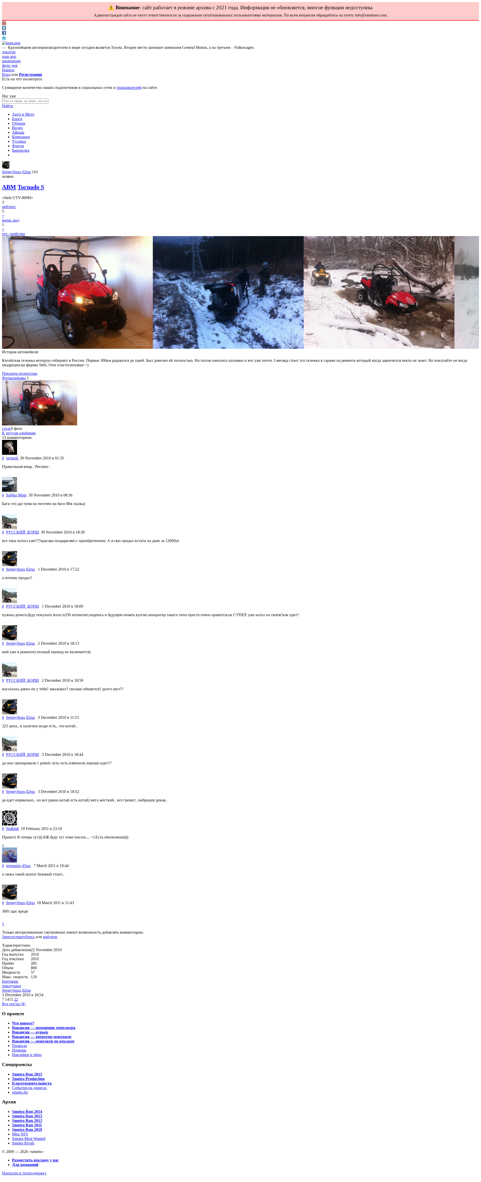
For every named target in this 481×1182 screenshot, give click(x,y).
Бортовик (10, 981)
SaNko (11, 495)
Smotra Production (28, 1079)
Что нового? (23, 1023)
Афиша (18, 132)
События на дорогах (29, 1088)
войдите (50, 937)
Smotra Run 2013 (27, 1116)
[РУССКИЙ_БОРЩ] (9, 528)
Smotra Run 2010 (27, 1129)
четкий (12, 458)
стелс (6, 428)
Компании (21, 137)
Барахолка (20, 150)
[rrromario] (9, 861)
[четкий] (9, 453)
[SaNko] (9, 490)
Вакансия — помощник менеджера (43, 1028)
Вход (6, 74)
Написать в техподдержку (24, 1173)
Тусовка (19, 141)
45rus (26, 866)
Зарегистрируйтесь (18, 937)
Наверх (8, 70)
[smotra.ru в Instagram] (11, 43)
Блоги (17, 119)
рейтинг (9, 207)
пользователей (129, 87)
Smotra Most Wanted (28, 1138)
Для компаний (25, 1164)
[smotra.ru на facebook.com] (4, 33)
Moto (22, 495)
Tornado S (31, 187)
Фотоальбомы (14, 378)
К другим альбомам (19, 433)
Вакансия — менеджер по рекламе (43, 1041)
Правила (19, 1046)
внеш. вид (10, 220)
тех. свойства (13, 234)
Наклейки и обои (27, 1055)
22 (16, 999)
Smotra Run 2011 (27, 1125)
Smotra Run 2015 (27, 1074)
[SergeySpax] (6, 167)
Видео (17, 128)
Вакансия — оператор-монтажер (41, 1037)
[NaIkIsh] (9, 824)
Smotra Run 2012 (27, 1120)
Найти (7, 106)
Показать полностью (19, 373)
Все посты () (13, 1004)
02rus (26, 172)
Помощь (19, 1050)
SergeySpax (11, 172)
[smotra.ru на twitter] (4, 38)
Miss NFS (20, 1134)
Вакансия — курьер (30, 1032)
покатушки (11, 986)
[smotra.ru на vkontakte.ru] (4, 28)
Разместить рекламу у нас (35, 1160)
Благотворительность (32, 1083)
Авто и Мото (23, 114)
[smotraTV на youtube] (4, 23)
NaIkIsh (12, 828)
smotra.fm (20, 1092)
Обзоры (18, 123)
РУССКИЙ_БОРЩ (22, 532)
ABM (9, 187)
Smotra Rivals (23, 1143)
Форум (18, 146)
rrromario (13, 866)
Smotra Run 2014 (27, 1111)
